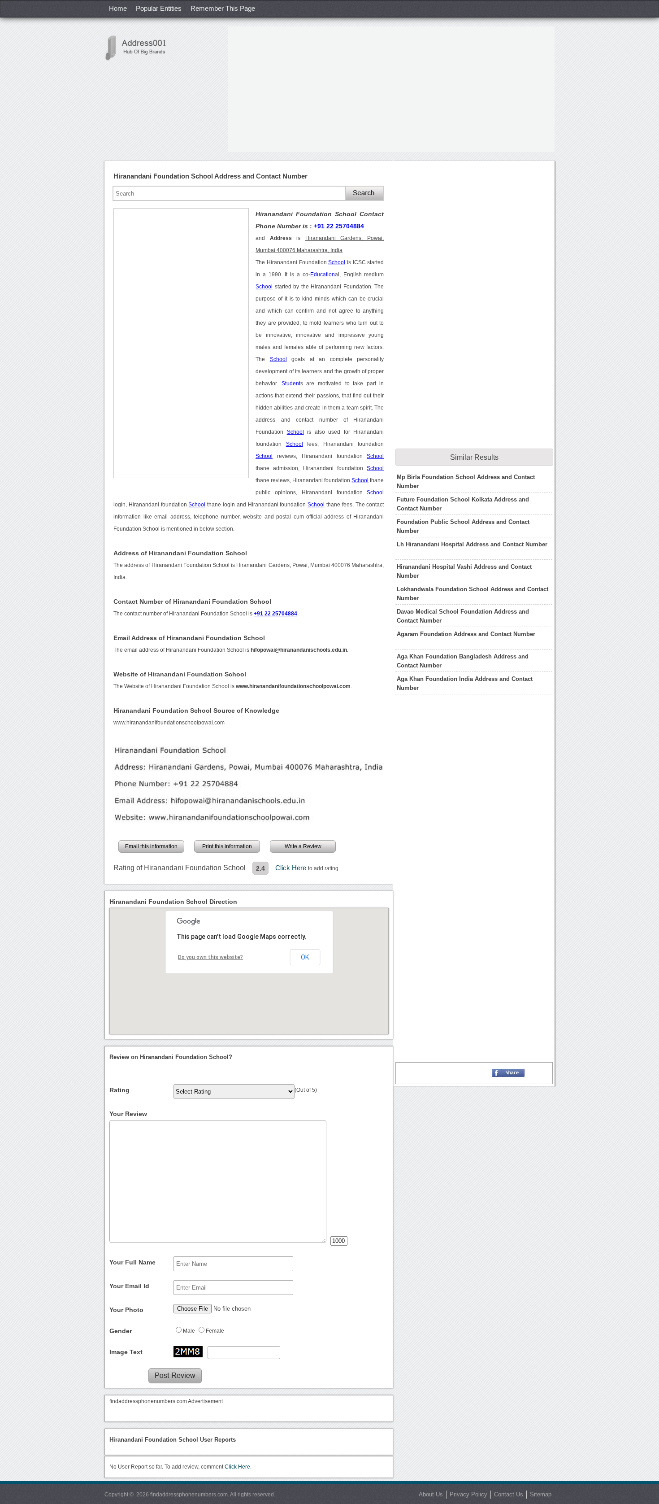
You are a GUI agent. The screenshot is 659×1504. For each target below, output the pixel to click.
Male (189, 1331)
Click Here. (238, 1466)
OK (305, 957)
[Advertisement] (391, 89)
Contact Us (508, 1494)
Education (322, 274)
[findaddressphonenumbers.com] (140, 48)
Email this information (151, 846)
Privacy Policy (468, 1494)
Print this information (227, 846)
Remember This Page (223, 8)
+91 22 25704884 (339, 226)
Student (291, 383)
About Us (431, 1494)
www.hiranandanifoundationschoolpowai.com (169, 722)
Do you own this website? (210, 957)
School (336, 262)
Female (215, 1331)
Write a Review (303, 846)
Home (118, 8)
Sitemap (540, 1494)
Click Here (291, 868)
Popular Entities (159, 8)
